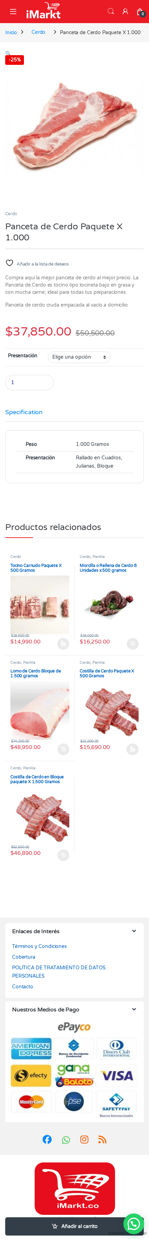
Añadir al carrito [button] (131, 644)
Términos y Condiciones (39, 946)
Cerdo (38, 32)
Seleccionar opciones (56, 644)
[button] (8, 54)
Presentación (22, 356)
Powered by (128, 1233)
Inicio (11, 32)
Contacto (22, 987)
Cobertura (23, 957)
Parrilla (99, 556)
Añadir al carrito (79, 1226)
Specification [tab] (24, 412)
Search (111, 11)
